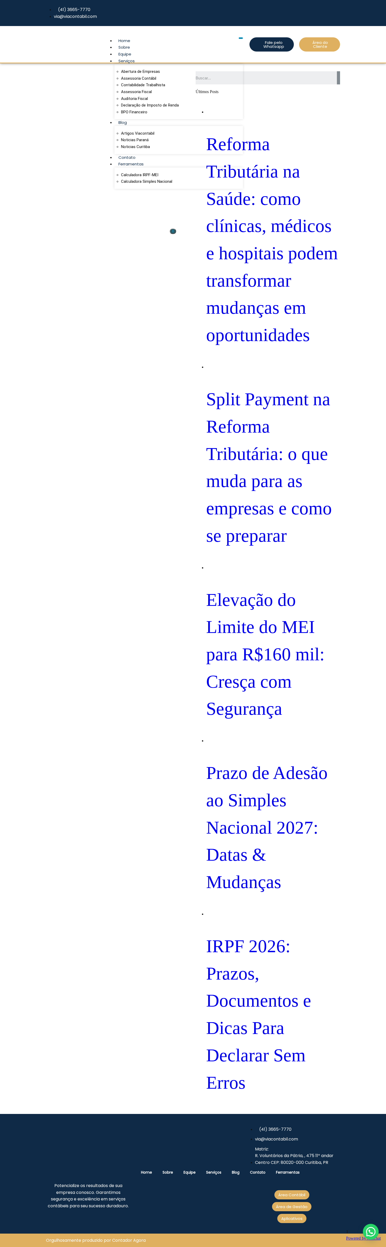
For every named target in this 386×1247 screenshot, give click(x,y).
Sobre (124, 47)
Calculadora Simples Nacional (146, 181)
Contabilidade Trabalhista (143, 85)
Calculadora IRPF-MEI (139, 175)
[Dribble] (336, 13)
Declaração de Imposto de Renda (150, 105)
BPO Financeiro (134, 112)
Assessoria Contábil (138, 78)
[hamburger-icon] (241, 38)
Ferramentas (131, 164)
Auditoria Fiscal (134, 98)
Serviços (126, 61)
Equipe (124, 54)
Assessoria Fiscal (136, 91)
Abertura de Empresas (140, 71)
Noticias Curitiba (135, 146)
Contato (126, 157)
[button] (371, 1232)
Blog (122, 122)
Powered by (363, 1238)
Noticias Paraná (135, 140)
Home (124, 40)
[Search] (338, 77)
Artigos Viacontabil (137, 133)
